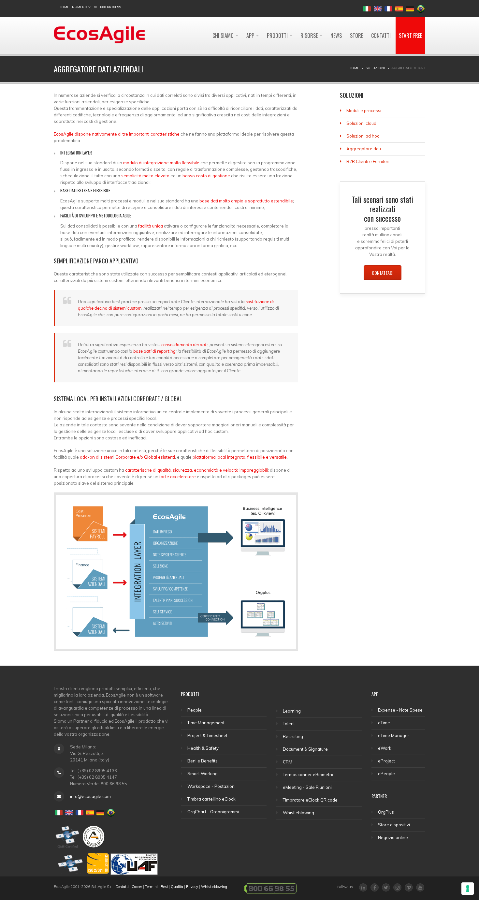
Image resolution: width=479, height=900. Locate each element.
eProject (386, 760)
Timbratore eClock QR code (310, 800)
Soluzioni (375, 68)
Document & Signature (305, 749)
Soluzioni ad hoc (362, 136)
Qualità (177, 886)
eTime (384, 722)
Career (137, 886)
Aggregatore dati (363, 148)
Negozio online (393, 837)
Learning (292, 711)
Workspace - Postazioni (211, 786)
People (194, 710)
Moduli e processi (363, 110)
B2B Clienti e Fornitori (367, 161)
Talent (289, 723)
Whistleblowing (298, 812)
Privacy (192, 886)
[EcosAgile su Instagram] (397, 887)
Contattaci (382, 272)
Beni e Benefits (202, 760)
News (336, 35)
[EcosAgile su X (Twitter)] (386, 887)
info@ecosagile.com (90, 796)
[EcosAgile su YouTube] (420, 887)
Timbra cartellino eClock (211, 799)
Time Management (206, 722)
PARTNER (379, 795)
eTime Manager (393, 735)
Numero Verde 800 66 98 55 (96, 7)
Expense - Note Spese (400, 710)
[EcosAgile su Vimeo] (409, 887)
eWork (384, 748)
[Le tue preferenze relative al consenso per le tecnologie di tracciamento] (467, 888)
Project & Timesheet (207, 735)
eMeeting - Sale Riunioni (307, 787)
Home (64, 7)
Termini (151, 886)
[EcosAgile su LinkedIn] (363, 887)
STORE (356, 35)
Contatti (381, 35)
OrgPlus (386, 812)
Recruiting (293, 736)
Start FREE (410, 35)
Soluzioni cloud (361, 123)
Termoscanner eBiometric (308, 774)
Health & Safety (203, 748)
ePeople (386, 773)
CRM (287, 761)
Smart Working (202, 773)
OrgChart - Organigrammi (213, 811)
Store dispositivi (394, 824)
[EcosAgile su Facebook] (374, 887)
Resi (164, 886)
